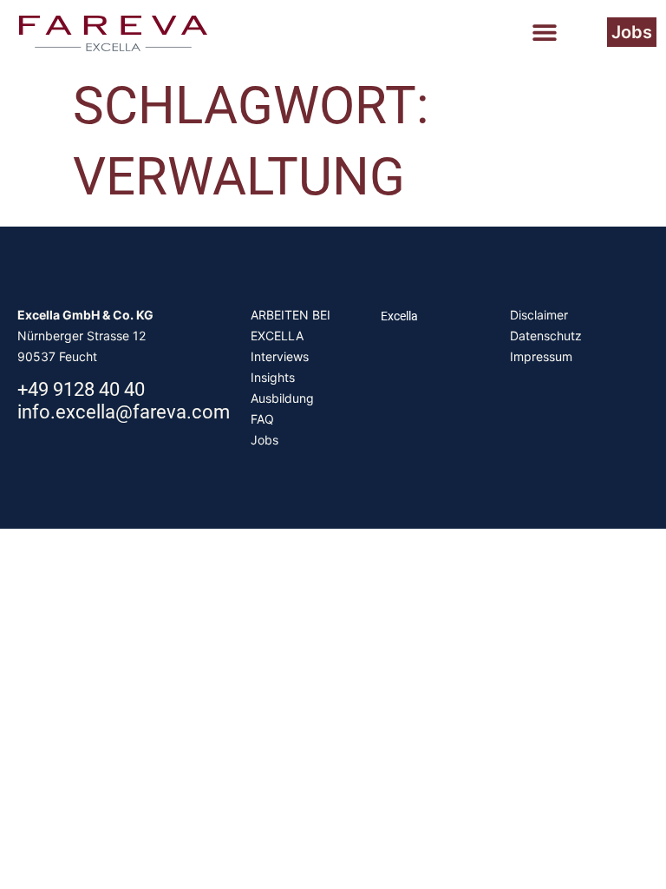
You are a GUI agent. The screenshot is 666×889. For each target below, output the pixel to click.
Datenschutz (546, 335)
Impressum (541, 356)
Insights (273, 377)
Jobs (264, 439)
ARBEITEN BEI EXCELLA (290, 325)
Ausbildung (282, 398)
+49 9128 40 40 (81, 389)
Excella (399, 316)
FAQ (262, 419)
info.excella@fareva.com (123, 412)
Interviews (280, 356)
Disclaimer (539, 314)
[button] (544, 31)
